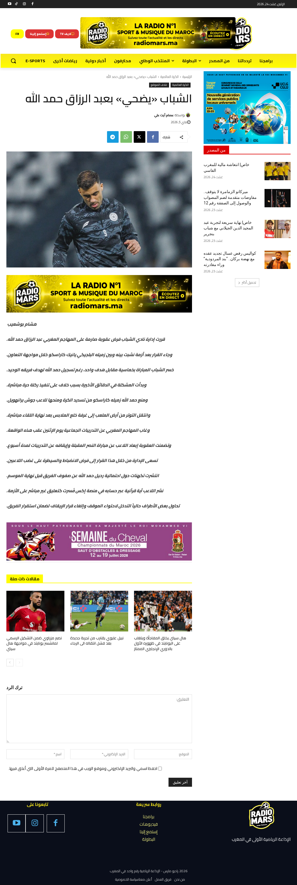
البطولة (148, 839)
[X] (139, 137)
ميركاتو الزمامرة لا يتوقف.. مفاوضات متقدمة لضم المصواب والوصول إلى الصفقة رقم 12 (230, 197)
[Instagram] (24, 4)
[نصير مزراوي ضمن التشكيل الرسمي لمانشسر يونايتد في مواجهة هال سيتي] (35, 611)
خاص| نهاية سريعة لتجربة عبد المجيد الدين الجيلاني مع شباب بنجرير (228, 228)
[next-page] (10, 662)
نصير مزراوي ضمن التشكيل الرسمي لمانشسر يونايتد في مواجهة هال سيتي (34, 643)
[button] (13, 61)
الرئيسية (187, 76)
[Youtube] (9, 4)
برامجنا (148, 816)
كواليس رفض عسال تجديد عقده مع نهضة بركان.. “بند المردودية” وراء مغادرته (230, 259)
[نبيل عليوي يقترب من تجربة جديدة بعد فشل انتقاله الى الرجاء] (99, 611)
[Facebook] (32, 4)
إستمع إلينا (148, 831)
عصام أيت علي (164, 115)
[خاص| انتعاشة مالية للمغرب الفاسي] (278, 171)
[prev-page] (19, 662)
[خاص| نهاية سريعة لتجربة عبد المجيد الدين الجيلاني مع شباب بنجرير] (278, 229)
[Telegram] (113, 137)
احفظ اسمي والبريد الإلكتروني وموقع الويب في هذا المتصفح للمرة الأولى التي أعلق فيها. (83, 768)
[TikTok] (16, 4)
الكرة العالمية (169, 76)
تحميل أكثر (249, 282)
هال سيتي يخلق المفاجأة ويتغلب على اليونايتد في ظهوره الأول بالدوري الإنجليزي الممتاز (160, 643)
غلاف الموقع (159, 85)
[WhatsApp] (126, 137)
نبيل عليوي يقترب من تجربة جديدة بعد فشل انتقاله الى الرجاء (97, 640)
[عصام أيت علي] (189, 115)
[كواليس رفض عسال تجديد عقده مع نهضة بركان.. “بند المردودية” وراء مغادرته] (278, 260)
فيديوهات (149, 824)
